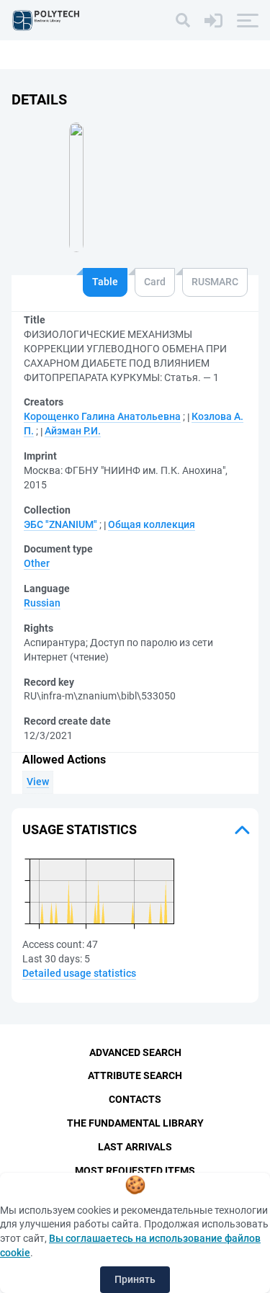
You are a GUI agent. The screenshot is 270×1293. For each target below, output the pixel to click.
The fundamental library (135, 1123)
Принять (135, 1279)
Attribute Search (135, 1075)
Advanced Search (135, 1052)
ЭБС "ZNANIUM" (60, 524)
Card (155, 281)
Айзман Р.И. (73, 431)
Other (37, 563)
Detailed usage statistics (79, 973)
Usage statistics (79, 829)
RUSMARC (215, 281)
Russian (42, 603)
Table (105, 281)
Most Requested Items (135, 1170)
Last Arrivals (135, 1147)
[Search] (183, 20)
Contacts (135, 1099)
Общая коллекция (151, 524)
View (38, 781)
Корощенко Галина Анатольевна (102, 416)
